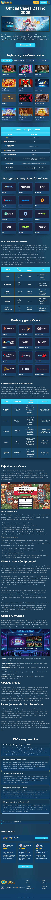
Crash (30, 60)
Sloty (43, 60)
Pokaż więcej (25, 866)
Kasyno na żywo (18, 60)
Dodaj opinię (42, 838)
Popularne (5, 60)
